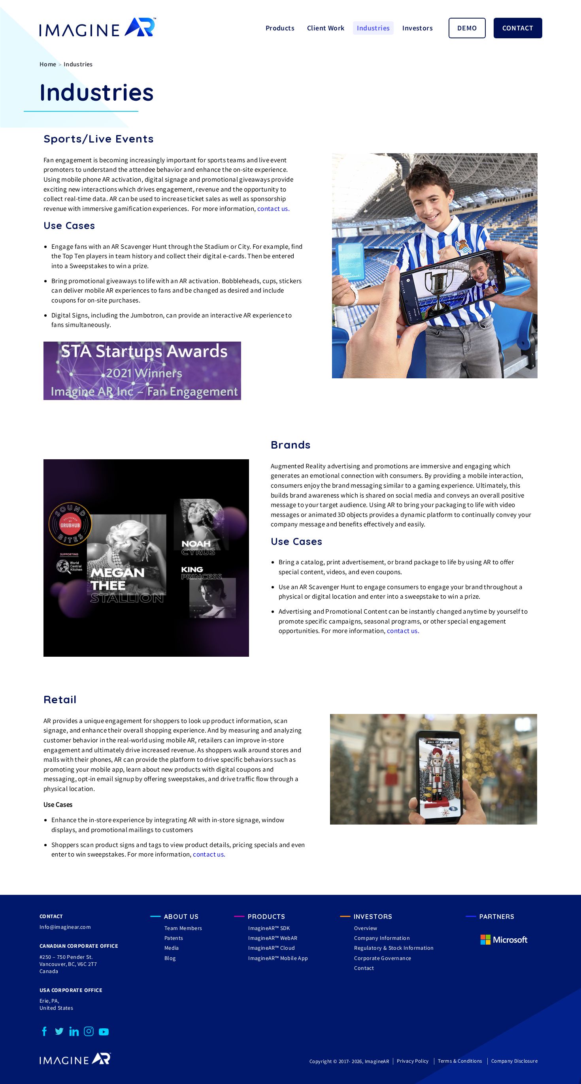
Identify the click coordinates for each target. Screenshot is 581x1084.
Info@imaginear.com (65, 926)
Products (280, 27)
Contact (518, 27)
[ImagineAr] (98, 28)
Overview (365, 928)
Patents (173, 937)
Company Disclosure (514, 1061)
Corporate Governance (382, 958)
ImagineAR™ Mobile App (278, 958)
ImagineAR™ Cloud (271, 947)
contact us (272, 208)
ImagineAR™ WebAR (272, 937)
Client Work (325, 27)
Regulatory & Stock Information (394, 947)
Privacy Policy (413, 1061)
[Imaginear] (75, 1062)
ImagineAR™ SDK (269, 928)
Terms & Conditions (460, 1061)
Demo (467, 27)
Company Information (382, 937)
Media (171, 947)
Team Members (183, 928)
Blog (170, 958)
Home (48, 64)
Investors (417, 27)
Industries (373, 27)
